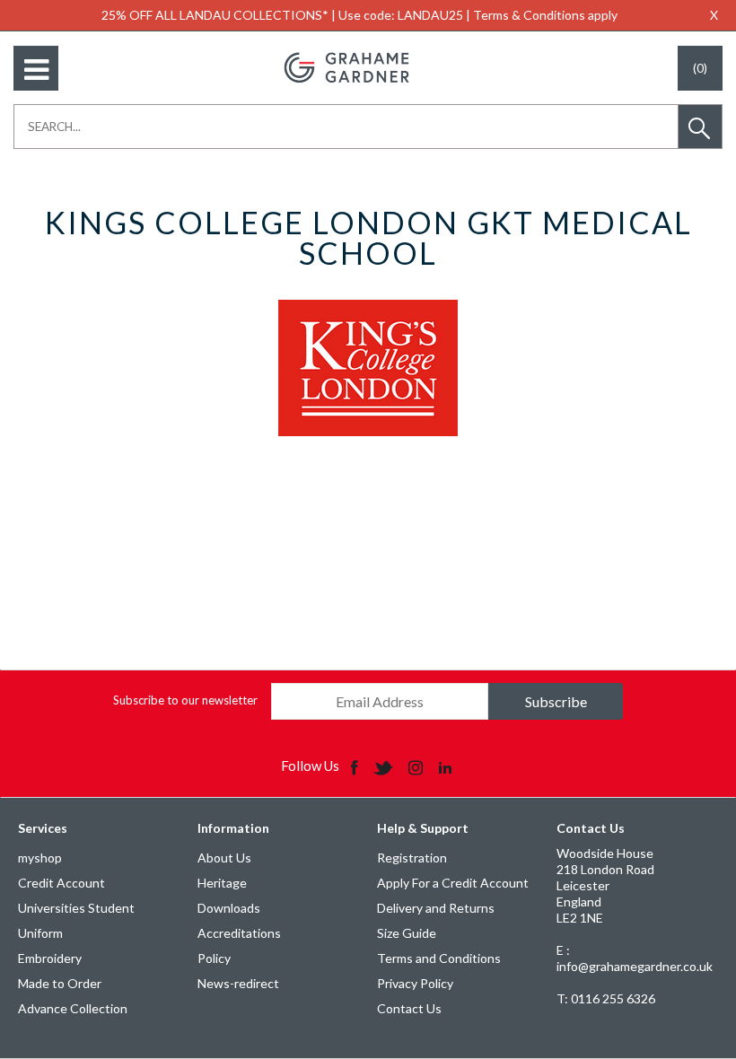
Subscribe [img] (556, 701)
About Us (224, 857)
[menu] (35, 68)
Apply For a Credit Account (453, 882)
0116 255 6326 (605, 998)
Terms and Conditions (439, 958)
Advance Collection (72, 1008)
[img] (356, 766)
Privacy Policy (415, 983)
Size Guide (406, 933)
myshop (40, 857)
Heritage (222, 882)
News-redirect (238, 983)
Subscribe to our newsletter (185, 700)
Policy (214, 958)
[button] (700, 126)
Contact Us (409, 1008)
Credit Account (61, 882)
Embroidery (50, 958)
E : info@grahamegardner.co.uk (634, 958)
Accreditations (239, 933)
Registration (412, 857)
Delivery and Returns (436, 907)
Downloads (228, 907)
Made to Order (59, 983)
